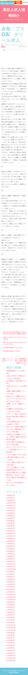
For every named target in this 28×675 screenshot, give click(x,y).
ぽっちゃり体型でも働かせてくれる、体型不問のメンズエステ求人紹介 (16, 429)
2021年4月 (11, 645)
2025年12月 (11, 503)
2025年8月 (11, 513)
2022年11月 (11, 597)
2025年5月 (11, 521)
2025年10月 (11, 508)
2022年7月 (11, 607)
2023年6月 (11, 579)
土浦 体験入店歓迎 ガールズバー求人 (12, 347)
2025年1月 (11, 531)
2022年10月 (11, 600)
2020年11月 (11, 658)
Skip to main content (7, 3)
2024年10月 (11, 539)
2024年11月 (11, 536)
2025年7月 (11, 516)
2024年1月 (11, 561)
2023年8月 (11, 574)
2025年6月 (11, 518)
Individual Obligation (14, 672)
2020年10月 (11, 661)
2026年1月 (11, 500)
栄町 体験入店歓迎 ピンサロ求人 (11, 351)
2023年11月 (11, 567)
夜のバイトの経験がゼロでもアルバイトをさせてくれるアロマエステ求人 (16, 398)
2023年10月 (11, 569)
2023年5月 (11, 582)
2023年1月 (11, 592)
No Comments (24, 46)
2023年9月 (11, 572)
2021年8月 (11, 635)
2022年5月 (11, 612)
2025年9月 (11, 511)
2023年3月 (11, 587)
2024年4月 (11, 554)
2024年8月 (11, 544)
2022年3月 (11, 617)
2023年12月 (11, 564)
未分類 (3, 46)
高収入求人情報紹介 (14, 12)
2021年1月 (11, 653)
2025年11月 (11, 505)
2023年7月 (11, 577)
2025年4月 (11, 523)
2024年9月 (11, 541)
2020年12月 (11, 656)
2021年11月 (11, 628)
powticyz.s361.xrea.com (18, 45)
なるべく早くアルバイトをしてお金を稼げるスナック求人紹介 (16, 449)
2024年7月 (11, 546)
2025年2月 (11, 528)
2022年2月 (11, 620)
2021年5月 (11, 643)
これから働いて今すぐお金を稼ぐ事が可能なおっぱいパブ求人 (16, 457)
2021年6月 (11, 640)
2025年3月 (11, 526)
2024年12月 (11, 533)
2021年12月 (11, 625)
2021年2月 (11, 650)
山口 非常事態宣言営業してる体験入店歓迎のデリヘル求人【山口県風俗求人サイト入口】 (21, 361)
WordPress (14, 670)
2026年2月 (11, 498)
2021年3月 (11, 648)
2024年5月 (11, 551)
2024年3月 (11, 556)
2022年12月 (11, 594)
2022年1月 (11, 622)
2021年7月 (11, 638)
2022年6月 (11, 610)
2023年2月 (11, 589)
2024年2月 (11, 559)
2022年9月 (11, 602)
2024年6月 (11, 549)
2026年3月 (11, 495)
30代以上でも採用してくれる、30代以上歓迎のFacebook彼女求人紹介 (16, 436)
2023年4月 (11, 584)
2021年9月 (11, 633)
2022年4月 (11, 615)
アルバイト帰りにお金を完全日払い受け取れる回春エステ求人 (16, 416)
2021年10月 (11, 630)
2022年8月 (11, 605)
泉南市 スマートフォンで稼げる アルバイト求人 (7, 360)
